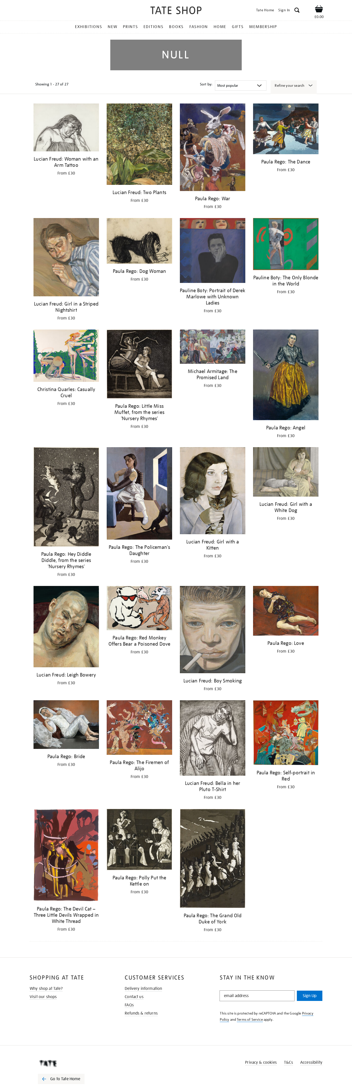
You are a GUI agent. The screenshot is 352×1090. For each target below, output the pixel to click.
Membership (263, 26)
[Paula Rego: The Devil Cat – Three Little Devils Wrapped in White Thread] (66, 856)
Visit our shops (43, 996)
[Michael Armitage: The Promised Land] (212, 348)
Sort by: (206, 84)
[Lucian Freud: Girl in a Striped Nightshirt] (66, 258)
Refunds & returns (141, 1013)
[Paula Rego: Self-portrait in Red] (286, 733)
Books (176, 26)
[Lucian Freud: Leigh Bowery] (66, 627)
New (112, 26)
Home (220, 26)
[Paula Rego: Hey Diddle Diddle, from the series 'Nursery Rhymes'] (66, 497)
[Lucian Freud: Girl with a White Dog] (286, 472)
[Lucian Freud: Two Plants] (139, 145)
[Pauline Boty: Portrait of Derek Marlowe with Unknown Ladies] (212, 251)
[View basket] (319, 9)
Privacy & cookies (261, 1062)
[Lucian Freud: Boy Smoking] (212, 630)
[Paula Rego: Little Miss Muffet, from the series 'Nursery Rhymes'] (139, 365)
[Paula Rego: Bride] (66, 725)
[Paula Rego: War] (212, 148)
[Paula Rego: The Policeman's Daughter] (139, 494)
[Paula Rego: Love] (286, 611)
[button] (297, 10)
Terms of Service (250, 1019)
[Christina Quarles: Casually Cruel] (66, 357)
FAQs (129, 1005)
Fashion (198, 26)
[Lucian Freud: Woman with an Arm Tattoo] (66, 128)
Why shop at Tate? (46, 988)
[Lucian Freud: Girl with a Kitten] (212, 491)
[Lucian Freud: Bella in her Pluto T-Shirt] (212, 738)
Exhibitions (88, 26)
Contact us (134, 996)
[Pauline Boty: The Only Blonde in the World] (286, 245)
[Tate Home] (70, 1063)
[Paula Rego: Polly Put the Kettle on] (139, 840)
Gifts (238, 26)
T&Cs (288, 1062)
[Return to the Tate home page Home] (176, 11)
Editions (153, 26)
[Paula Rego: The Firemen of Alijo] (139, 728)
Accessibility (311, 1062)
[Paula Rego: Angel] (286, 376)
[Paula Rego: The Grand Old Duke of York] (212, 859)
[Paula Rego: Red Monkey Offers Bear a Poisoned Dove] (139, 609)
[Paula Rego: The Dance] (286, 129)
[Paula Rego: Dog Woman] (139, 241)
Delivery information (143, 988)
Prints (130, 26)
